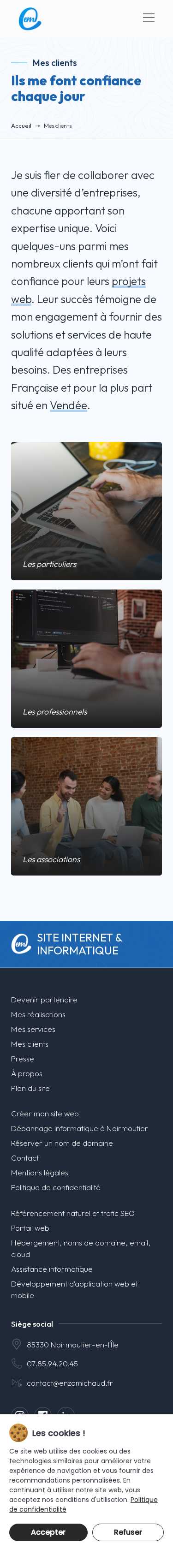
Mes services (33, 1029)
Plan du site (30, 1088)
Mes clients (29, 1044)
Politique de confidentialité (56, 1187)
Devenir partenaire (44, 999)
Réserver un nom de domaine (62, 1143)
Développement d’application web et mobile (74, 1289)
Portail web (30, 1228)
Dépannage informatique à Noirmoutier (79, 1128)
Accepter (48, 1532)
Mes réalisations (38, 1014)
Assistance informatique (52, 1269)
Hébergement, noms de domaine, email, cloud (80, 1248)
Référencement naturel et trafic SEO (73, 1213)
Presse (22, 1058)
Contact (25, 1157)
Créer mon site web (45, 1113)
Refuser (128, 1532)
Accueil (21, 125)
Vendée (68, 405)
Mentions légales (39, 1172)
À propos (26, 1073)
